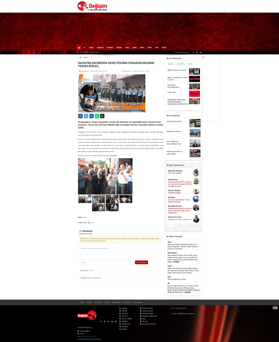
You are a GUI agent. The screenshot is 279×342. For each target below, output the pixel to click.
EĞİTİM (164, 48)
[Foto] (105, 176)
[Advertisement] (139, 29)
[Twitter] (197, 52)
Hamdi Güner (173, 179)
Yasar (170, 242)
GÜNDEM (119, 48)
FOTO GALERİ (147, 308)
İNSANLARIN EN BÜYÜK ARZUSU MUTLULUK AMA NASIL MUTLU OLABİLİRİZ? (180, 210)
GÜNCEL (125, 313)
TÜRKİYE (125, 326)
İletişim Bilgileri (85, 331)
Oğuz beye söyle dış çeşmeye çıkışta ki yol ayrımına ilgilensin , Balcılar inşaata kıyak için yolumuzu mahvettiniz (183, 246)
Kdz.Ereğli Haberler (149, 324)
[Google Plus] (116, 322)
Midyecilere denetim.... (174, 131)
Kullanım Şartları (116, 302)
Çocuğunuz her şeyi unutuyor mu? (180, 219)
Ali (168, 283)
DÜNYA (124, 329)
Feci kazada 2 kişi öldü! (114, 52)
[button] (84, 47)
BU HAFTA (181, 64)
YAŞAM (135, 48)
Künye (82, 334)
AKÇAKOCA (100, 48)
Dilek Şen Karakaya (175, 171)
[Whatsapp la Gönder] (97, 116)
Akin (169, 277)
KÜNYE (82, 302)
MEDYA (150, 48)
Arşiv (144, 319)
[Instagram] (108, 322)
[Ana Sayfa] (92, 6)
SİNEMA (125, 321)
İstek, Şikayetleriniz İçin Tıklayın (86, 336)
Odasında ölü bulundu (174, 121)
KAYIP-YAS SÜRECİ (175, 173)
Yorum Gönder (141, 262)
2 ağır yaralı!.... (173, 92)
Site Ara (145, 321)
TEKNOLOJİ (126, 324)
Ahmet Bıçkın (172, 253)
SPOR (156, 48)
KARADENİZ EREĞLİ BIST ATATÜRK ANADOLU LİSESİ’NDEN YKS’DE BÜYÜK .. (178, 103)
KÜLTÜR (125, 316)
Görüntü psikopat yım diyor (177, 279)
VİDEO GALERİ (147, 311)
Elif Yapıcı (171, 197)
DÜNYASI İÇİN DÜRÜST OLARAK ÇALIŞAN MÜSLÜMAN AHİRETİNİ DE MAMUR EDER (180, 184)
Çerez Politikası (138, 302)
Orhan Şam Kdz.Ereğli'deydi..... (174, 86)
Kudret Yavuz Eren (175, 217)
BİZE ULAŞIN (98, 302)
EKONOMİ (110, 48)
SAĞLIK (142, 48)
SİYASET (91, 48)
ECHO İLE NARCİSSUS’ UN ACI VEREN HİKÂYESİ (179, 201)
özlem (170, 266)
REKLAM (107, 302)
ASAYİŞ (127, 48)
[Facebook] (193, 52)
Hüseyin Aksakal (174, 190)
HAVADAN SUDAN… (175, 193)
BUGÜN (170, 64)
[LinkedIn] (91, 116)
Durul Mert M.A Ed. (175, 206)
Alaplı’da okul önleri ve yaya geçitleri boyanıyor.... (174, 153)
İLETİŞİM (89, 302)
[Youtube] (201, 52)
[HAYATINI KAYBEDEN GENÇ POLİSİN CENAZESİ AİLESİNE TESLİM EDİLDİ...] (111, 93)
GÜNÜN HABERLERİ (149, 316)
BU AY (190, 64)
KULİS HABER (127, 319)
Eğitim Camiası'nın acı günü (177, 70)
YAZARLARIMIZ (147, 313)
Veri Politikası (127, 302)
